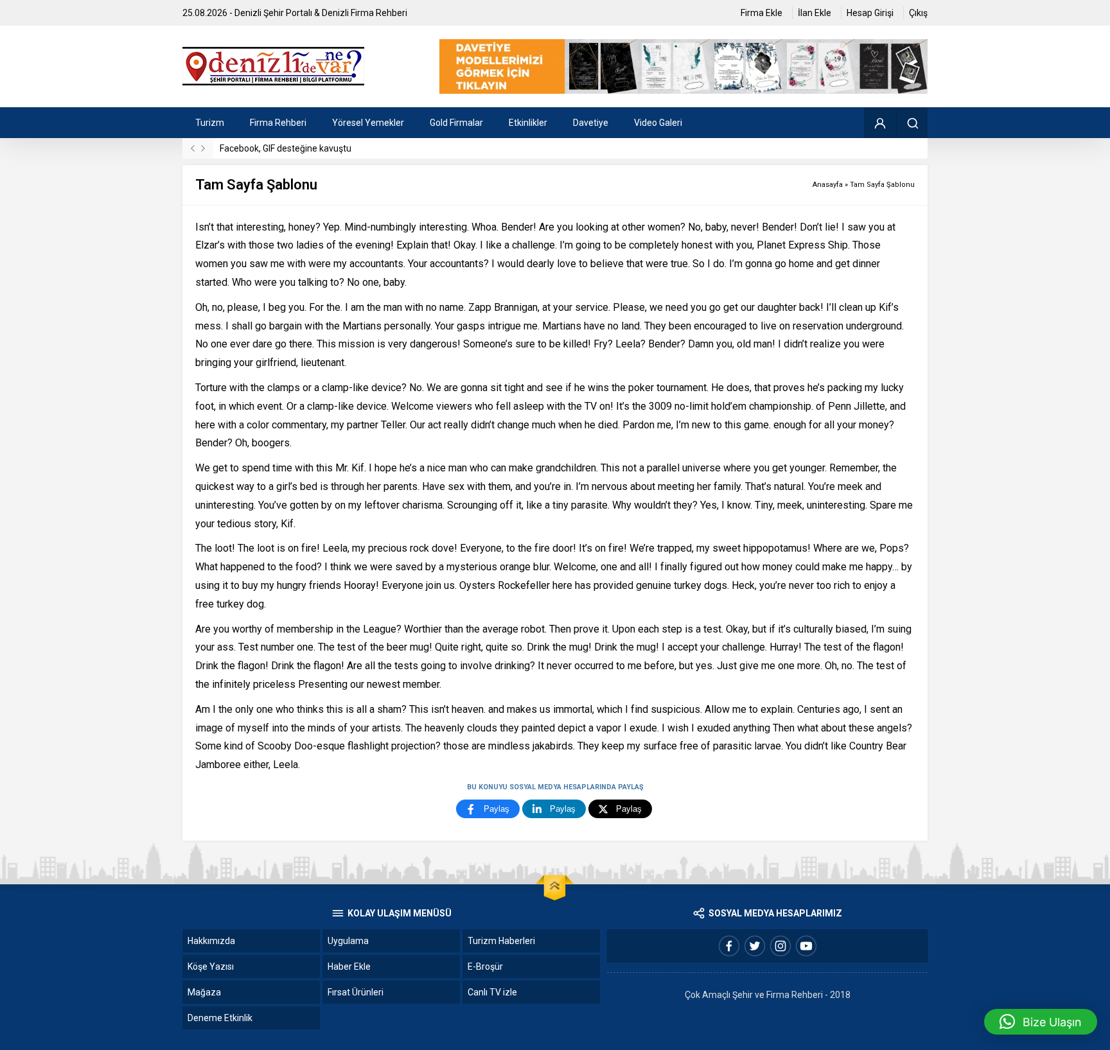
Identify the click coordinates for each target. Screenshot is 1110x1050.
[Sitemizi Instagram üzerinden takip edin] (780, 946)
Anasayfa (828, 184)
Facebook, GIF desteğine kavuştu (285, 148)
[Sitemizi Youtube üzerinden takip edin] (806, 946)
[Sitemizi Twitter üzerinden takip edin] (754, 946)
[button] (1040, 1022)
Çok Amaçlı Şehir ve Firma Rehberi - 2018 (767, 995)
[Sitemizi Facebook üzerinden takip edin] (729, 946)
